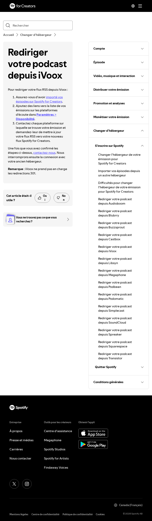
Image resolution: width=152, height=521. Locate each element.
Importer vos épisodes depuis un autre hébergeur (119, 173)
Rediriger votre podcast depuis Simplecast (115, 308)
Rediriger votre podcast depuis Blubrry (115, 213)
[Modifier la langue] (133, 6)
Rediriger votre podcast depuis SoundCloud (115, 320)
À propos (16, 431)
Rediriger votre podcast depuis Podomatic (115, 296)
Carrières (16, 449)
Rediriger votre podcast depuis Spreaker (115, 332)
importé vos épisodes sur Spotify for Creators (39, 99)
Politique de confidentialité (78, 514)
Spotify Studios (54, 449)
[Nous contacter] (66, 219)
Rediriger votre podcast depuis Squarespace (115, 344)
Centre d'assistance (58, 431)
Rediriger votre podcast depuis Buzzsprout (115, 225)
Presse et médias (21, 440)
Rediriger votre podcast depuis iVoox (115, 248)
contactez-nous (44, 152)
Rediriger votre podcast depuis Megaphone (115, 272)
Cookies (100, 514)
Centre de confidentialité (45, 514)
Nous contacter (20, 458)
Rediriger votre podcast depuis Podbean (115, 284)
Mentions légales (19, 514)
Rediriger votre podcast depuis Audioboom (115, 201)
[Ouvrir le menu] (140, 6)
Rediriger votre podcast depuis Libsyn (115, 260)
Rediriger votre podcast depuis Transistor (115, 356)
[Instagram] (27, 484)
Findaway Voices (56, 467)
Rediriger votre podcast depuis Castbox (115, 237)
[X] (14, 484)
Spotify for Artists (56, 458)
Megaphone (52, 440)
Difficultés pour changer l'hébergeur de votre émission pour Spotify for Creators (119, 187)
